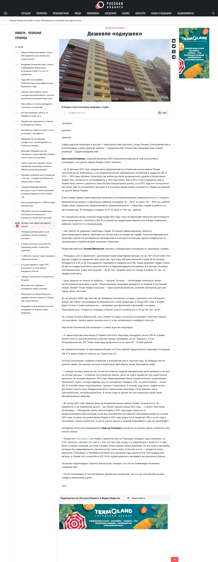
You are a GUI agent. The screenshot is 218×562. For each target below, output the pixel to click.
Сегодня (26, 13)
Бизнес (126, 13)
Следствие (110, 13)
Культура (140, 13)
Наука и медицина (161, 13)
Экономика (93, 13)
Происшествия (61, 13)
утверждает (82, 438)
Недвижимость (185, 13)
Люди (78, 13)
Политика (41, 13)
